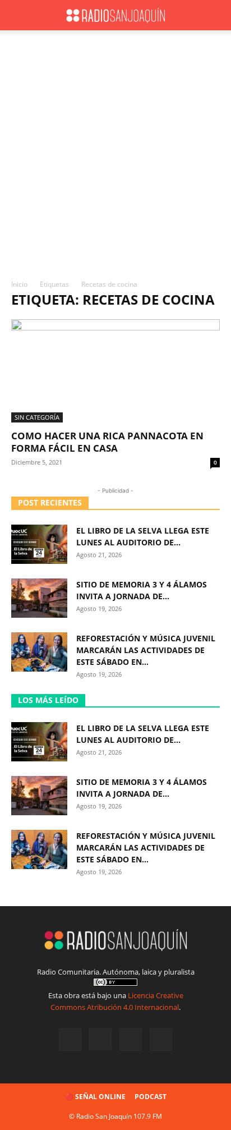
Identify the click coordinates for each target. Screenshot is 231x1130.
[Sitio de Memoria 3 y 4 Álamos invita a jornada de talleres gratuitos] (39, 598)
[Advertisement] (115, 157)
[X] (130, 1039)
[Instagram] (100, 1039)
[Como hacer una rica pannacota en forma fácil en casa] (115, 370)
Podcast (151, 1096)
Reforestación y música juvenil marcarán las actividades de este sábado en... (145, 650)
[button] (19, 15)
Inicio (19, 284)
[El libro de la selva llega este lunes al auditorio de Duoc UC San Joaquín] (39, 544)
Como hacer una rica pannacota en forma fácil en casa (107, 441)
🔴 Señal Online (95, 1096)
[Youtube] (161, 1039)
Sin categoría (37, 417)
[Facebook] (70, 1039)
